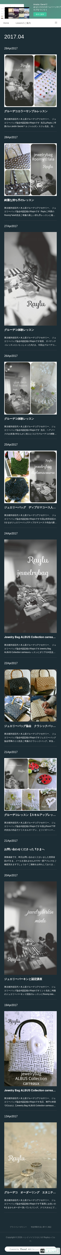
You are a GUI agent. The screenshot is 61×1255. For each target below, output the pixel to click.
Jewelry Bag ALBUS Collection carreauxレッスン (30, 637)
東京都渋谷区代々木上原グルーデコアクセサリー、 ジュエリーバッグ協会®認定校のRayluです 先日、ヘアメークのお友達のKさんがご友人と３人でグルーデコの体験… (30, 430)
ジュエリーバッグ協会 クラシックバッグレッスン (30, 726)
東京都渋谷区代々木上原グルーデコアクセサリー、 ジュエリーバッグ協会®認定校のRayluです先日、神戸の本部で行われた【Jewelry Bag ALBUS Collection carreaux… (30, 1102)
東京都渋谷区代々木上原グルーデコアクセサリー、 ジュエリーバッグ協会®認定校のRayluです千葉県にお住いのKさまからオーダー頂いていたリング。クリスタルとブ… (30, 1204)
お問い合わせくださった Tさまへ (24, 849)
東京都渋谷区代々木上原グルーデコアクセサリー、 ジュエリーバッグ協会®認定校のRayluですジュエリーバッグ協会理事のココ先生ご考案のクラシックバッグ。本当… (30, 737)
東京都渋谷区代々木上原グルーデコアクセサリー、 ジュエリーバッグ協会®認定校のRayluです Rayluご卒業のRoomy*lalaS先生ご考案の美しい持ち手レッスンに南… (30, 211)
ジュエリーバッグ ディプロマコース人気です (30, 507)
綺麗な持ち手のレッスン (19, 200)
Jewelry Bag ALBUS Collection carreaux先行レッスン (30, 1090)
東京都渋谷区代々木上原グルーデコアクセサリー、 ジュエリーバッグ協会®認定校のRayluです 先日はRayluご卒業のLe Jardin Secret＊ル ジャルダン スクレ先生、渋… (30, 122)
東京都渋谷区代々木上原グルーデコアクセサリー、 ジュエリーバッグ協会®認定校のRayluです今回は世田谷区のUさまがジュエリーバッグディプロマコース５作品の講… (30, 519)
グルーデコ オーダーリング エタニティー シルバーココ (30, 1192)
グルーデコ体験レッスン (19, 330)
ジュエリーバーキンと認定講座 (23, 979)
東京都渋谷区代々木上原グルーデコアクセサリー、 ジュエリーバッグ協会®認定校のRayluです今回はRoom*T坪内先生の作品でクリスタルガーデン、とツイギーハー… (30, 826)
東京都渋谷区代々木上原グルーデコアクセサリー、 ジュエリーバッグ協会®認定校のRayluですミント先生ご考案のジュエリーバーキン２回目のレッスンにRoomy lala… (30, 990)
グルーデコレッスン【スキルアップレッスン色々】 (30, 815)
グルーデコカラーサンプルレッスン (26, 111)
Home (6, 22)
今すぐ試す (40, 14)
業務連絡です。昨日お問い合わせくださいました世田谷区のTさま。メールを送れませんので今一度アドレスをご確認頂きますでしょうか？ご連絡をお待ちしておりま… (30, 860)
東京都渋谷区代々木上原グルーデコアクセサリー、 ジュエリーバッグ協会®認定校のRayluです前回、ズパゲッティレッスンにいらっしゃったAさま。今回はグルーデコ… (30, 341)
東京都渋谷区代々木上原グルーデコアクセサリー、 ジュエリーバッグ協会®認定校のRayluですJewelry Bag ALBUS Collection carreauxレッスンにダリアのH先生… (30, 648)
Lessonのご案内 (23, 22)
